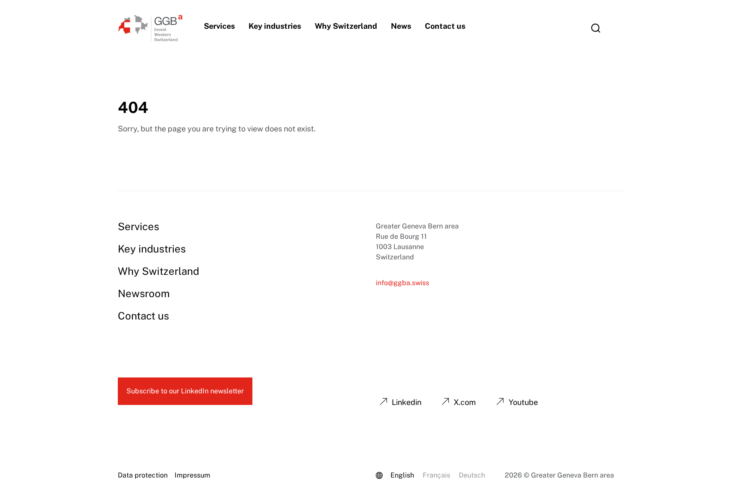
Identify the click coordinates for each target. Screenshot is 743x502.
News (401, 25)
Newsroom (144, 293)
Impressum (192, 475)
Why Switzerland (346, 25)
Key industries (275, 25)
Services (219, 25)
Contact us (445, 25)
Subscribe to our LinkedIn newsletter (185, 391)
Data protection (143, 475)
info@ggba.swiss (402, 283)
